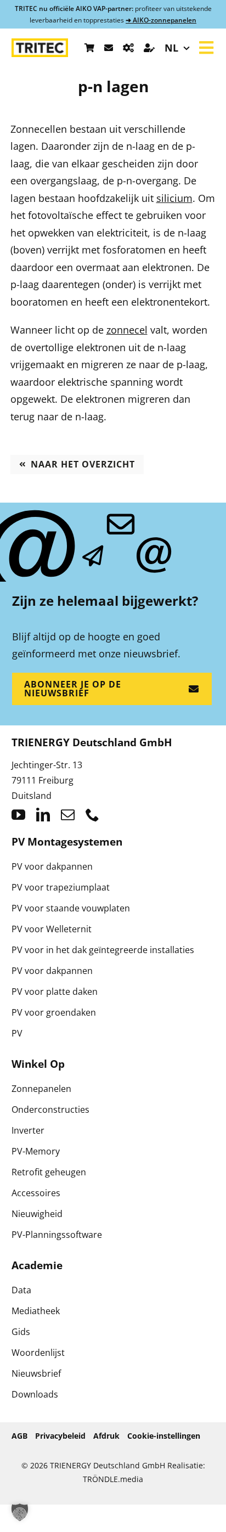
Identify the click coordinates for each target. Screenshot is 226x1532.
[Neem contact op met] (108, 48)
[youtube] (18, 814)
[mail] (68, 814)
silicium (174, 198)
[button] (19, 1512)
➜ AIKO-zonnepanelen (161, 20)
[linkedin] (43, 814)
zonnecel (127, 329)
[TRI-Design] (128, 48)
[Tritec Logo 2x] (40, 43)
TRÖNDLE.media (113, 1479)
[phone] (92, 814)
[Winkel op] (89, 48)
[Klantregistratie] (149, 48)
